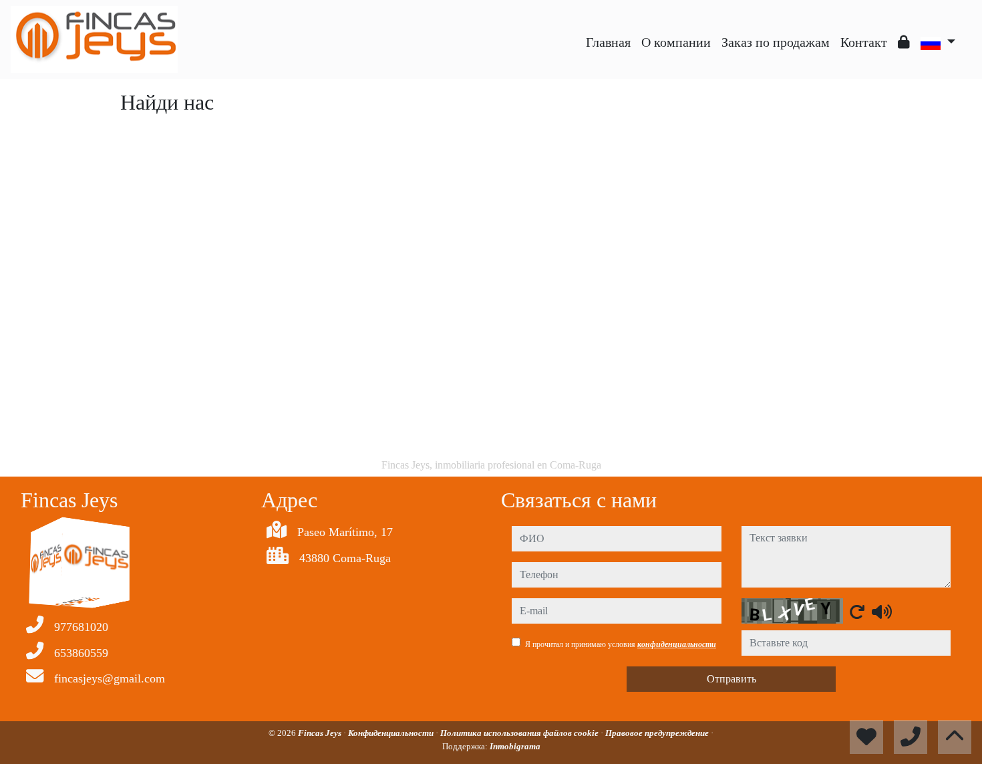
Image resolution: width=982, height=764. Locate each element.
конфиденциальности (676, 644)
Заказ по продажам (775, 42)
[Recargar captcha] (857, 611)
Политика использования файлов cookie (520, 733)
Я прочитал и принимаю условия (620, 644)
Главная (608, 42)
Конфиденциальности (392, 733)
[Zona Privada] (903, 42)
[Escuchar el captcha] (881, 611)
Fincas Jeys (320, 733)
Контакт (863, 42)
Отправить (731, 678)
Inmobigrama (515, 746)
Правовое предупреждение (658, 733)
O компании (676, 42)
